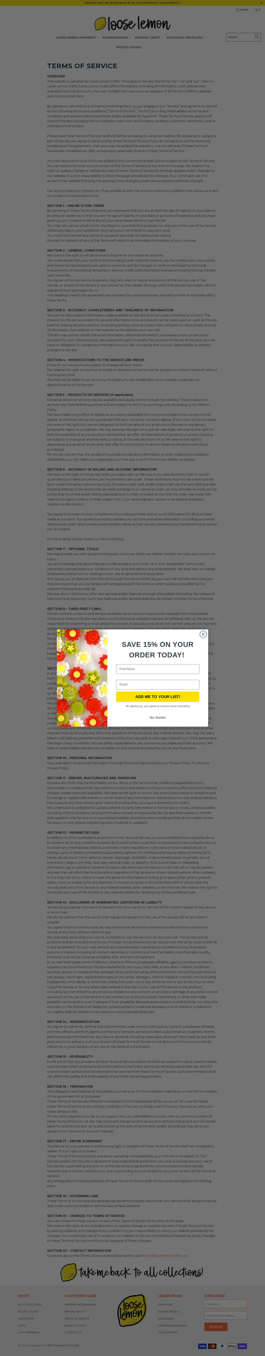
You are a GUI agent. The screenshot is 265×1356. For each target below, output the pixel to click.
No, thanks (158, 717)
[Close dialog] (203, 634)
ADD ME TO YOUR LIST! (157, 697)
